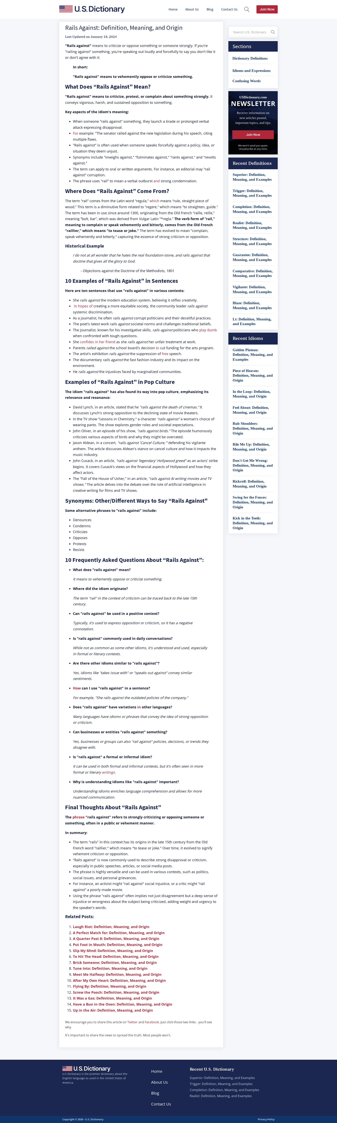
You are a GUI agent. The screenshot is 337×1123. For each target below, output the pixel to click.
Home (172, 9)
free (165, 353)
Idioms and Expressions (251, 71)
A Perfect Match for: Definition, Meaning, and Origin (119, 932)
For (75, 133)
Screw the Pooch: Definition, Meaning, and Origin (116, 992)
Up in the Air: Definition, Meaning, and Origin (113, 1010)
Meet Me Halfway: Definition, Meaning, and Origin (117, 974)
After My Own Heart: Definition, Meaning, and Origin (119, 980)
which (154, 200)
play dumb (208, 330)
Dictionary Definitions (250, 58)
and (156, 181)
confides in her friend (97, 341)
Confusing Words (246, 81)
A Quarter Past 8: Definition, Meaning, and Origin (116, 938)
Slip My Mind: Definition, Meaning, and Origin (113, 950)
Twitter (132, 1022)
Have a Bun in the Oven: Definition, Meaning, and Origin (122, 1004)
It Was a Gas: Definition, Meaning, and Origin (112, 998)
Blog (210, 9)
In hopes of (83, 306)
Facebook (152, 1022)
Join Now (267, 9)
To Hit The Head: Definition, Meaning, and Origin (116, 956)
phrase (79, 817)
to (157, 348)
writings (108, 772)
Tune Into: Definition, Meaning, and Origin (110, 968)
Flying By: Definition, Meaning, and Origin (109, 986)
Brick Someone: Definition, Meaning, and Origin (115, 962)
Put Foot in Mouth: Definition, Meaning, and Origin (117, 944)
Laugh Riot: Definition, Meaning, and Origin (111, 926)
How (77, 688)
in (139, 707)
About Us (192, 9)
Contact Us (229, 9)
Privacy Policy (266, 1119)
